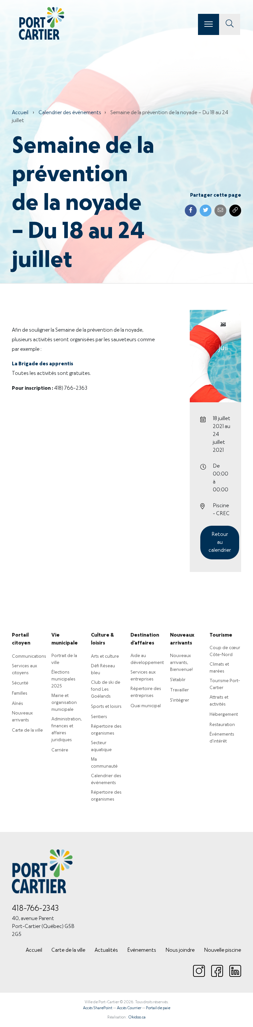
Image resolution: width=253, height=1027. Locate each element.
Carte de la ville (27, 730)
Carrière (59, 750)
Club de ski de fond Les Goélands (105, 689)
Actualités (106, 950)
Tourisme (221, 635)
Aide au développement (147, 659)
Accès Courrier (129, 1008)
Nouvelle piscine (222, 950)
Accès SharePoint (97, 1008)
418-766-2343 (35, 908)
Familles (19, 693)
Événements (141, 950)
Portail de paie (158, 1008)
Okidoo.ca (137, 1017)
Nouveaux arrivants (22, 716)
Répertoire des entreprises (145, 692)
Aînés (17, 704)
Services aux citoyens (24, 669)
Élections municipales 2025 (63, 679)
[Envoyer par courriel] (220, 210)
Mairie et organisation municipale (64, 703)
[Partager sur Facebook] (191, 210)
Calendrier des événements (70, 113)
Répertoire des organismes (106, 730)
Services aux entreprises (142, 675)
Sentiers (99, 717)
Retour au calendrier (220, 542)
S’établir (177, 680)
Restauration (222, 725)
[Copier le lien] (235, 210)
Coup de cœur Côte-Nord (225, 651)
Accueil (20, 113)
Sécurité (20, 683)
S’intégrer (179, 700)
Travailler (179, 690)
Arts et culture (105, 656)
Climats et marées (219, 668)
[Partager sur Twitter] (205, 210)
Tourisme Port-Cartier (225, 684)
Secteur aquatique (101, 746)
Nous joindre (180, 950)
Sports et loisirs (106, 707)
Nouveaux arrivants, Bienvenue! (181, 663)
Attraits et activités (219, 701)
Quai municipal (145, 706)
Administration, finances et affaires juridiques (66, 729)
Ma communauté (104, 763)
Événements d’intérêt (222, 738)
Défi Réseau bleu (103, 669)
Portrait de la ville (64, 659)
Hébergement (224, 714)
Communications (29, 656)
